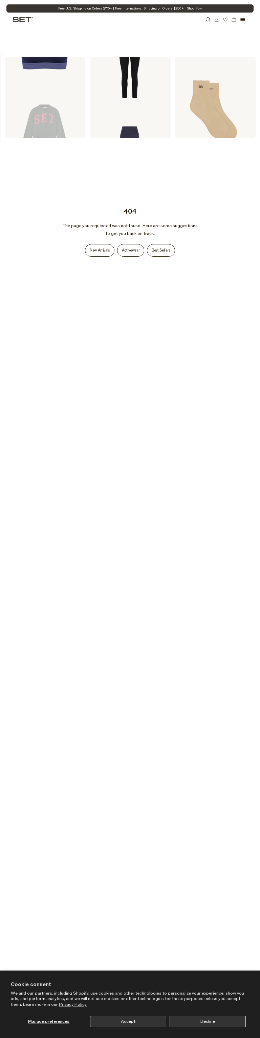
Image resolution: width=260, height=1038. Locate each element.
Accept (128, 1021)
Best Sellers (161, 250)
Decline (207, 1021)
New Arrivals (100, 250)
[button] (208, 19)
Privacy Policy (73, 1004)
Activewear (131, 250)
